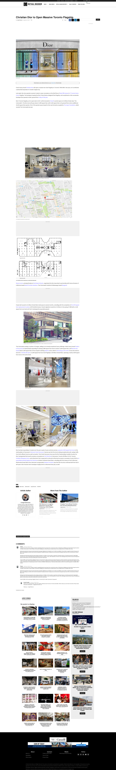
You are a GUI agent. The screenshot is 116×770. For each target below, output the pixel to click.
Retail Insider (27, 582)
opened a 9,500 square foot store (66, 450)
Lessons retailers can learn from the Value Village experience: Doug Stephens (62, 636)
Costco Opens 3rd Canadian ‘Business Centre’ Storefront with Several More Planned (82, 709)
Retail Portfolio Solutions (31, 285)
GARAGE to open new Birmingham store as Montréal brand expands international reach (29, 706)
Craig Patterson (19, 20)
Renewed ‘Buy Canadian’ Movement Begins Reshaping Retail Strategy (62, 671)
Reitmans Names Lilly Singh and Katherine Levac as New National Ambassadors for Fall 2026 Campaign (45, 706)
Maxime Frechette (49, 462)
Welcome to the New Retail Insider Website (82, 627)
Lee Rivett (29, 637)
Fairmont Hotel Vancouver (37, 452)
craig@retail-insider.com (37, 584)
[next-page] (42, 517)
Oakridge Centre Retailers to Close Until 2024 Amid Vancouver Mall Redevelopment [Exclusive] (82, 647)
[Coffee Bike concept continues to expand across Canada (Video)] (45, 646)
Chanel (52, 101)
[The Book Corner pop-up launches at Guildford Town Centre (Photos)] (62, 716)
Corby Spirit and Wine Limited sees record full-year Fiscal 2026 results (62, 705)
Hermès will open (25, 352)
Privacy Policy (45, 757)
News (17, 484)
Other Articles (28, 757)
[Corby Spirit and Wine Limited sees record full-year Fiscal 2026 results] (62, 698)
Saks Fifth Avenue (64, 93)
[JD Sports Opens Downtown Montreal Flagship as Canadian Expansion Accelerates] (62, 611)
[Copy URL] (78, 20)
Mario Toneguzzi (46, 637)
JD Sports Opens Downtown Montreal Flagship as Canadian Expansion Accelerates (62, 619)
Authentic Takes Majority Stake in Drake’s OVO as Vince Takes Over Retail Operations (29, 688)
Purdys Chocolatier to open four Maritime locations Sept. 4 (29, 724)
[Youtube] (86, 754)
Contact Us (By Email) (47, 753)
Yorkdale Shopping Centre (22, 458)
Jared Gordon (45, 689)
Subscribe (53, 82)
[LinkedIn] (84, 1)
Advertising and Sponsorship (65, 753)
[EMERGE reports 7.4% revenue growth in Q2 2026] (62, 646)
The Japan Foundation (69, 105)
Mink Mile (39, 486)
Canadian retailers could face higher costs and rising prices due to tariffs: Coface (46, 724)
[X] (73, 20)
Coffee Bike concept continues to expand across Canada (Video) (45, 653)
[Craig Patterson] (25, 497)
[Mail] (26, 514)
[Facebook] (85, 1)
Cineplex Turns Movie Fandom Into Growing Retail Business (68, 504)
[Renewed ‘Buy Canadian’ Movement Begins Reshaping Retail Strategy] (62, 663)
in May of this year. (43, 97)
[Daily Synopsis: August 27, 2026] (45, 663)
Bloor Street (21, 486)
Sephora (47, 350)
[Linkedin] (75, 20)
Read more (82, 651)
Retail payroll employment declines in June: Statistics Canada (29, 653)
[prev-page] (40, 517)
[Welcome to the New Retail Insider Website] (82, 620)
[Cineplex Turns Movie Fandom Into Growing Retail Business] (69, 498)
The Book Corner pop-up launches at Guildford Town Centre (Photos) (62, 724)
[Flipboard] (87, 1)
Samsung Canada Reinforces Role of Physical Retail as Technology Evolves (62, 688)
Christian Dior (29, 87)
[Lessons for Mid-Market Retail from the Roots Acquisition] (45, 680)
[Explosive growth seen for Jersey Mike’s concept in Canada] (45, 628)
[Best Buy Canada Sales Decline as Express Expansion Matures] (29, 628)
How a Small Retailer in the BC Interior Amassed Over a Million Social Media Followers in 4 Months (82, 667)
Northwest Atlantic (38, 283)
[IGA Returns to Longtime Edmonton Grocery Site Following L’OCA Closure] (48, 498)
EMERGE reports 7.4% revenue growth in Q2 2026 (62, 653)
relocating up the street (63, 350)
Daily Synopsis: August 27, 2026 (46, 670)
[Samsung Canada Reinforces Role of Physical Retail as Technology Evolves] (62, 680)
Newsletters (28, 755)
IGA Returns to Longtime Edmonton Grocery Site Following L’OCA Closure (46, 505)
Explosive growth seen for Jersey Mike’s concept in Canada (45, 636)
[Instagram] (89, 1)
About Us (28, 753)
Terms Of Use (45, 755)
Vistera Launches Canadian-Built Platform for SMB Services (29, 670)
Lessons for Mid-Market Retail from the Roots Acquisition (46, 688)
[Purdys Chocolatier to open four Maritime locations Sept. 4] (29, 716)
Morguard (64, 285)
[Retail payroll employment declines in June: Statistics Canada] (29, 646)
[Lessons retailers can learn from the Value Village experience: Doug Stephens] (62, 628)
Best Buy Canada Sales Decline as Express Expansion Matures (29, 636)
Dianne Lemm (19, 283)
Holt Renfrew (47, 456)
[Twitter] (88, 1)
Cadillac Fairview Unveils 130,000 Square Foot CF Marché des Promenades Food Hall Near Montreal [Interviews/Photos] (82, 688)
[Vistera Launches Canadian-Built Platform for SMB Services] (29, 663)
